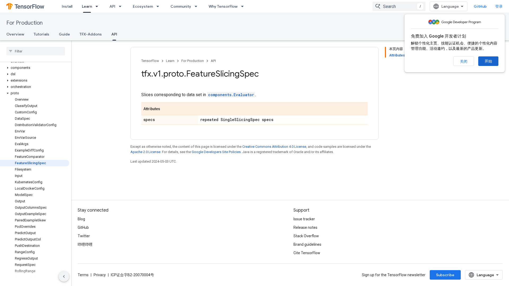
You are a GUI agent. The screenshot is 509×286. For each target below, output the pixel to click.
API (112, 6)
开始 (488, 61)
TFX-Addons (91, 34)
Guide (64, 34)
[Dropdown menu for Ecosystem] (159, 6)
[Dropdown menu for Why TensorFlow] (244, 6)
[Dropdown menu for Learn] (98, 6)
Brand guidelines (307, 244)
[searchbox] (35, 51)
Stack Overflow (306, 236)
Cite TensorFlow (306, 253)
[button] (34, 68)
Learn (87, 6)
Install (67, 6)
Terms (83, 275)
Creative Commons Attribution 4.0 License (274, 147)
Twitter (84, 236)
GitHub (480, 6)
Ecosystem (143, 6)
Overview (15, 34)
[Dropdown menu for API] (121, 6)
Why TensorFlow (223, 6)
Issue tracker (304, 219)
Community (180, 6)
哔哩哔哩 (85, 244)
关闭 (463, 61)
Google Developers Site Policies (216, 152)
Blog (81, 219)
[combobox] (398, 6)
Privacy (100, 275)
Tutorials (41, 34)
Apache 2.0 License (145, 152)
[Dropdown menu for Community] (197, 6)
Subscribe (445, 274)
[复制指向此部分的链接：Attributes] (165, 109)
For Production (24, 23)
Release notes (305, 227)
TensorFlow (150, 61)
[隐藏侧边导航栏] (64, 276)
